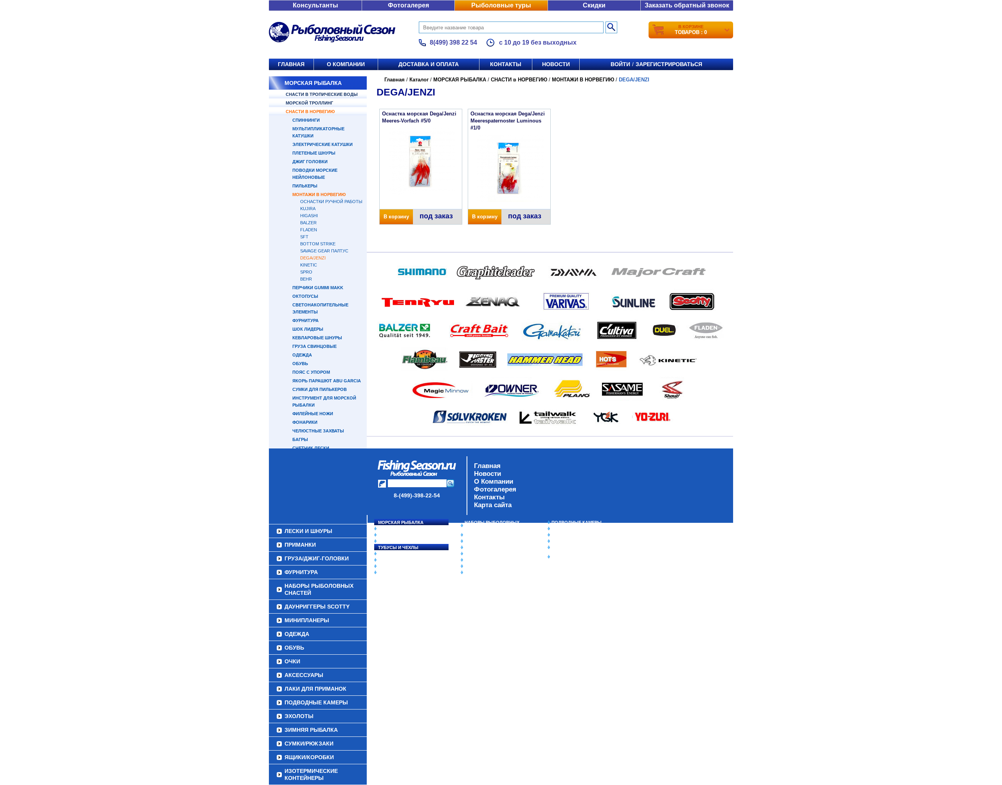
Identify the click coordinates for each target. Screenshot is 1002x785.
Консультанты (315, 5)
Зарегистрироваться (669, 64)
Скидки (594, 5)
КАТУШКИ (388, 535)
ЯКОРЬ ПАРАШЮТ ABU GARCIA (326, 380)
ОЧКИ (471, 560)
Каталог (419, 80)
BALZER (308, 222)
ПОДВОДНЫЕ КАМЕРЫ (576, 522)
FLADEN (308, 229)
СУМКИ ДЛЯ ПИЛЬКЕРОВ (319, 389)
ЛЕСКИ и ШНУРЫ (397, 553)
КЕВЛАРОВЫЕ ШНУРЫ (317, 337)
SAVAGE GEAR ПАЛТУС (324, 250)
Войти (620, 64)
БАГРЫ (300, 439)
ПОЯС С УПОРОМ (311, 372)
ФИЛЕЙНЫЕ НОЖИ (312, 413)
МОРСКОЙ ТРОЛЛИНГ (309, 103)
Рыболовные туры (501, 5)
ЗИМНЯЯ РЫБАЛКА (572, 535)
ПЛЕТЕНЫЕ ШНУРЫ (313, 153)
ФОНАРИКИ (304, 422)
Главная (291, 64)
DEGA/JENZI (313, 258)
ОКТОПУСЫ (305, 296)
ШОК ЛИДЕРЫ (307, 329)
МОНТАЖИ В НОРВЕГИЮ (319, 194)
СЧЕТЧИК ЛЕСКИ (310, 448)
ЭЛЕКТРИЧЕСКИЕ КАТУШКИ (322, 144)
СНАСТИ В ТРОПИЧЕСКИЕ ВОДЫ (322, 94)
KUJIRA (307, 208)
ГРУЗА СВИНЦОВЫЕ (314, 346)
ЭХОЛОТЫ (563, 528)
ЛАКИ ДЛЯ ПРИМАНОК (489, 572)
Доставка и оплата (428, 64)
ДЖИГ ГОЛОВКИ (310, 161)
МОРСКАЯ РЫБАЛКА (313, 83)
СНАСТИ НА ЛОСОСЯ (401, 528)
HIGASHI (309, 215)
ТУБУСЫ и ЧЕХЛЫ (398, 547)
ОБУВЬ (300, 363)
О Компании (493, 481)
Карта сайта (493, 505)
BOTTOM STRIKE (317, 243)
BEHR (306, 279)
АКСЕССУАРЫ (480, 566)
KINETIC (308, 265)
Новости (556, 64)
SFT (304, 236)
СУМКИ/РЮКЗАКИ (570, 541)
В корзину (396, 217)
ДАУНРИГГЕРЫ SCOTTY (490, 535)
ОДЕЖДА (302, 355)
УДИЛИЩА (389, 541)
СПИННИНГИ (306, 120)
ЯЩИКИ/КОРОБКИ (571, 547)
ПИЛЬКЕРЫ (304, 186)
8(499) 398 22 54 (453, 42)
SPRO (306, 272)
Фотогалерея (408, 5)
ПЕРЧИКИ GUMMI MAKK (317, 287)
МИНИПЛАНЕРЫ (482, 541)
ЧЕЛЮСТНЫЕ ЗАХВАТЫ (318, 431)
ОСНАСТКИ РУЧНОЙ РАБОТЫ (331, 201)
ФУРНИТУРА (305, 320)
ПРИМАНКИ (390, 560)
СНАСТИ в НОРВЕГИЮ (310, 111)
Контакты (505, 64)
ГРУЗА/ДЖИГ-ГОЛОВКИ (403, 566)
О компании (346, 64)
